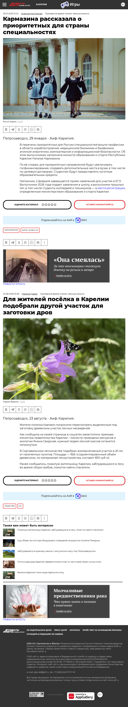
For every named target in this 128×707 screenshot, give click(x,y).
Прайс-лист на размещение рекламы (102, 630)
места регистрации (111, 188)
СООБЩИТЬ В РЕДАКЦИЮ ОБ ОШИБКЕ (45, 634)
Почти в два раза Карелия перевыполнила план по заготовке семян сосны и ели (59, 562)
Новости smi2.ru (14, 283)
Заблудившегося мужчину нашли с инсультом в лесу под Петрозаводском (56, 551)
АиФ (20, 121)
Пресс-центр (60, 630)
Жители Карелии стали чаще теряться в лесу (40, 572)
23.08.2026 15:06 (11, 294)
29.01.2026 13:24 (10, 13)
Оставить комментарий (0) (100, 205)
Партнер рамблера (55, 695)
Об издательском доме (39, 630)
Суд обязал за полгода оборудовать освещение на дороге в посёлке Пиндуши (58, 540)
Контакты (75, 630)
